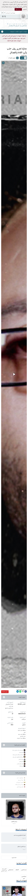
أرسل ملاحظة (18, 9)
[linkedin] (17, 692)
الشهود (21, 31)
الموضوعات (12, 31)
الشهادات (19, 24)
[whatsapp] (20, 692)
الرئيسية (25, 24)
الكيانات (16, 31)
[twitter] (23, 692)
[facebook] (25, 692)
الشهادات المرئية (12, 24)
